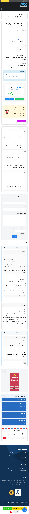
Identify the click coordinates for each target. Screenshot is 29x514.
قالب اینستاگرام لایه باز (21, 406)
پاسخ (25, 299)
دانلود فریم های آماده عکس (20, 40)
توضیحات (16, 511)
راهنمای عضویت (23, 470)
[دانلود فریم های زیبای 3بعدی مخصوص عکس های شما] (14, 137)
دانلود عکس (23, 413)
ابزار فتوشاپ (15, 14)
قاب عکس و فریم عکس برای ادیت (19, 16)
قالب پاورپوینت (23, 423)
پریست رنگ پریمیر (22, 460)
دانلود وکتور (11, 455)
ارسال (14, 236)
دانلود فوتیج (23, 403)
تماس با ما (24, 473)
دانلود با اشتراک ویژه (19, 99)
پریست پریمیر (23, 410)
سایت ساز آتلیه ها (10, 468)
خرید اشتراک (4, 1)
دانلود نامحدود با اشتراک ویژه (19, 508)
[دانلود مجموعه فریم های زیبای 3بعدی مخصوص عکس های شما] (14, 178)
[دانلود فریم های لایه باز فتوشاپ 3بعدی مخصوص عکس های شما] (14, 157)
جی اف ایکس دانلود (22, 14)
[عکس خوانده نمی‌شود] (9, 229)
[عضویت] (4, 438)
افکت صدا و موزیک (22, 400)
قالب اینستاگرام (10, 452)
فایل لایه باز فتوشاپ (21, 420)
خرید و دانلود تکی (9, 99)
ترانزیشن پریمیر (10, 457)
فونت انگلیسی (23, 416)
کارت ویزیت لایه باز (22, 455)
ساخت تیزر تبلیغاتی (22, 468)
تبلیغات (12, 470)
